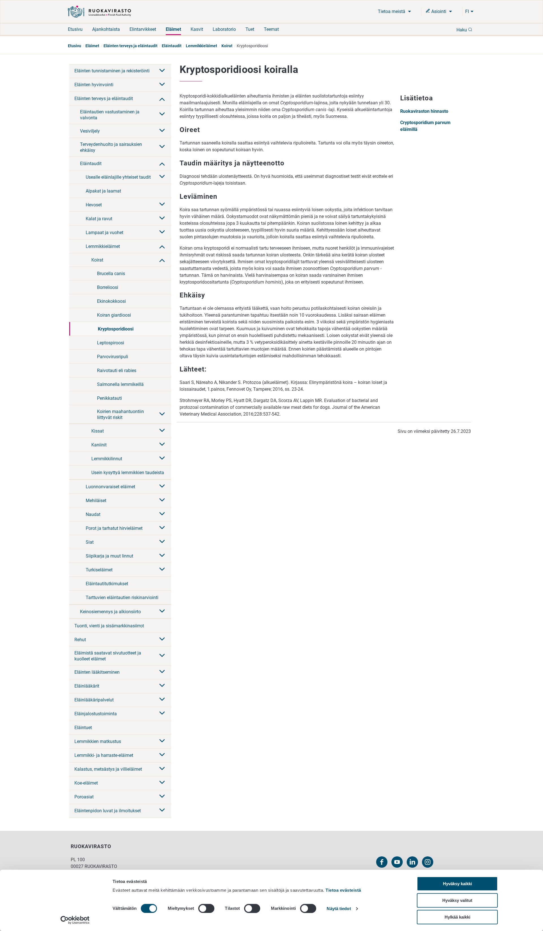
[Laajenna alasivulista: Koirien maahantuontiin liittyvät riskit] (162, 414)
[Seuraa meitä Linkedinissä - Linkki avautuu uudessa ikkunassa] (412, 862)
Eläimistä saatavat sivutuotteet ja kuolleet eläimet (107, 656)
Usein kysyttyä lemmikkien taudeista (127, 472)
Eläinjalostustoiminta (95, 713)
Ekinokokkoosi (111, 301)
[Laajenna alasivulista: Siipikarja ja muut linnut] (162, 555)
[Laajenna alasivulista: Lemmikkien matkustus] (162, 741)
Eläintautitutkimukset (107, 583)
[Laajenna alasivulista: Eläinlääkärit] (162, 686)
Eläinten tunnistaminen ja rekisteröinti (112, 71)
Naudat (93, 514)
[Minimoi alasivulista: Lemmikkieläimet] (162, 246)
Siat (90, 542)
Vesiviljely (90, 131)
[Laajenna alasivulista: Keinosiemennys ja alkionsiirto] (162, 611)
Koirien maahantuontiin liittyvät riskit (120, 414)
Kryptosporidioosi (115, 329)
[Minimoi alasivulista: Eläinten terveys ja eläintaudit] (162, 98)
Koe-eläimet (86, 783)
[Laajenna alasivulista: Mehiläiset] (162, 500)
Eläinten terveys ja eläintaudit (131, 46)
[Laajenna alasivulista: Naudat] (162, 514)
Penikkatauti (109, 398)
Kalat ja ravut (99, 218)
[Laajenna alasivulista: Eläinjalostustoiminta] (162, 713)
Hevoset (94, 205)
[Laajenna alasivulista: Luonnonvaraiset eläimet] (162, 486)
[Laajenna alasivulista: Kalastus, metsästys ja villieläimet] (162, 769)
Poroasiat (84, 797)
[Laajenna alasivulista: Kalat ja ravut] (162, 218)
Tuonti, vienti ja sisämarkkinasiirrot (109, 625)
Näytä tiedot (339, 908)
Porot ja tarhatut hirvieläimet (114, 528)
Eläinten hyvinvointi (93, 84)
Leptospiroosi (110, 342)
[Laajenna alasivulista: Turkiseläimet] (162, 569)
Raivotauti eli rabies (116, 370)
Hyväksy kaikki (457, 883)
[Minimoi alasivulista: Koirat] (162, 259)
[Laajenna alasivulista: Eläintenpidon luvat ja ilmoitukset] (162, 810)
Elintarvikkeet (143, 29)
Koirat (226, 46)
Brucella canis (111, 273)
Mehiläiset (96, 500)
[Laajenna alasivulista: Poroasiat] (162, 796)
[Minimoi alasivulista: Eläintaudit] (162, 163)
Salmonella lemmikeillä (120, 384)
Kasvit (197, 29)
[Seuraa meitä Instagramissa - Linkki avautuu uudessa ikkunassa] (427, 862)
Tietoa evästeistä (343, 890)
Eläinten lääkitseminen (97, 672)
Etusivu (75, 29)
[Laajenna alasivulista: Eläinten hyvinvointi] (162, 84)
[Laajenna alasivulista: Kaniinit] (162, 444)
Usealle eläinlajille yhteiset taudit (118, 177)
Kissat (97, 431)
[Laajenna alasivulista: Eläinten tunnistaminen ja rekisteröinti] (162, 71)
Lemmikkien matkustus (97, 741)
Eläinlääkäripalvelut (94, 700)
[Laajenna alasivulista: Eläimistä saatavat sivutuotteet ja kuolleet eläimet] (162, 656)
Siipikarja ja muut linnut (109, 556)
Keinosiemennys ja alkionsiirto (110, 611)
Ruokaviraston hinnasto (424, 111)
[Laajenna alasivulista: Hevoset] (162, 204)
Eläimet (173, 29)
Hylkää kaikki (457, 917)
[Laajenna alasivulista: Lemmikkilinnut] (162, 458)
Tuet (249, 29)
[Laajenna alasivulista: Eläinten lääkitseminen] (162, 672)
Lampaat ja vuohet (104, 232)
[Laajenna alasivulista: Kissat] (162, 430)
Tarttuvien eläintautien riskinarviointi (122, 597)
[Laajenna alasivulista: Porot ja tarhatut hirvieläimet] (162, 528)
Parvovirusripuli (112, 356)
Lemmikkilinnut (106, 458)
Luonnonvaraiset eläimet (110, 486)
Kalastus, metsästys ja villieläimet (108, 769)
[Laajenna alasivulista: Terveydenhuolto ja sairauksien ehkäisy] (162, 147)
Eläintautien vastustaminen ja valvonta (109, 114)
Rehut (80, 639)
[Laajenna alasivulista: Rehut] (162, 639)
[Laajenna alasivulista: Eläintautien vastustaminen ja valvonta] (162, 114)
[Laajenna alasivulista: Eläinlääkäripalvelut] (162, 699)
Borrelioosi (107, 287)
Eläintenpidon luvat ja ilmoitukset (107, 810)
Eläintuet (83, 727)
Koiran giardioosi (114, 315)
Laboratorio (224, 29)
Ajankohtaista (106, 29)
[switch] (206, 908)
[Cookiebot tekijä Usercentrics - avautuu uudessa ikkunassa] (75, 920)
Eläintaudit (172, 46)
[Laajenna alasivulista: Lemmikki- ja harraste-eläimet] (162, 755)
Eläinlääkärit (86, 686)
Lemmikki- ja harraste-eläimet (103, 755)
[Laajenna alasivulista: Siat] (162, 542)
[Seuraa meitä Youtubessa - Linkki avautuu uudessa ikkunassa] (397, 862)
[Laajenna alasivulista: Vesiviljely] (162, 131)
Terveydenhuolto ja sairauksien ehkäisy (111, 147)
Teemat (271, 29)
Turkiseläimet (99, 570)
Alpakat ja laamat (103, 191)
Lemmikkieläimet (201, 46)
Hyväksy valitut (457, 900)
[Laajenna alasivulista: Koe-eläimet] (162, 782)
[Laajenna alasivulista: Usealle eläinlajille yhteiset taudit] (162, 177)
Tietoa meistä (392, 11)
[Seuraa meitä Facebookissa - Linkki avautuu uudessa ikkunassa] (381, 862)
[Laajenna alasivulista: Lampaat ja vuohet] (162, 232)
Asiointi (438, 11)
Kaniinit (99, 445)
